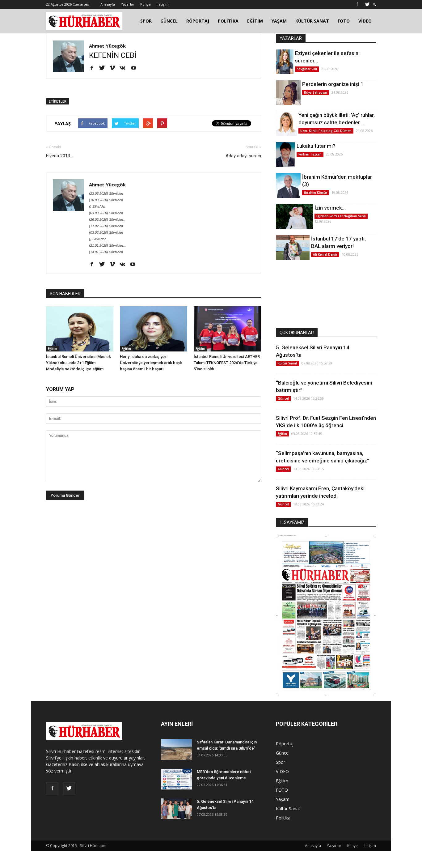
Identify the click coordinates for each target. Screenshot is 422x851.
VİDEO (365, 21)
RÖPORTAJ (197, 21)
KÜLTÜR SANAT (312, 21)
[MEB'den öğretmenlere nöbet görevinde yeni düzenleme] (176, 779)
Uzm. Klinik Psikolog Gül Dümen (326, 131)
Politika (283, 818)
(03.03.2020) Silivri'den (106, 213)
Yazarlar (127, 4)
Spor (280, 762)
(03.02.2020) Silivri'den (106, 232)
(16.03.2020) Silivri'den (106, 200)
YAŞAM (279, 21)
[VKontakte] (125, 68)
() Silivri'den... (99, 239)
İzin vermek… (330, 208)
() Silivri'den (97, 206)
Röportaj (284, 744)
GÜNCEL (169, 21)
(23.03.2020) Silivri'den (106, 193)
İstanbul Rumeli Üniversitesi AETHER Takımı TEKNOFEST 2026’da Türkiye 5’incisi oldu (227, 362)
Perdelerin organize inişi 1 (333, 84)
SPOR (146, 21)
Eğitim (52, 349)
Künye (145, 4)
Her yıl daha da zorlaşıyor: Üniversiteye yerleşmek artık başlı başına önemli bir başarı (151, 362)
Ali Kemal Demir (325, 254)
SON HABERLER (65, 293)
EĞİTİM (255, 21)
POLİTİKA (228, 21)
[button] (374, 4)
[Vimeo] (114, 68)
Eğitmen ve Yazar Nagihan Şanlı (341, 216)
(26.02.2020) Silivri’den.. (107, 219)
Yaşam (282, 799)
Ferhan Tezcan (310, 154)
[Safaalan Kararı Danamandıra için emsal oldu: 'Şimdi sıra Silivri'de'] (176, 749)
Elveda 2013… (59, 156)
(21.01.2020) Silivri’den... (107, 245)
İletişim (163, 4)
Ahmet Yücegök (107, 46)
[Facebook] (357, 4)
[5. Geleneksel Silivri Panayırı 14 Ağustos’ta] (176, 808)
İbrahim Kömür (315, 192)
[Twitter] (367, 4)
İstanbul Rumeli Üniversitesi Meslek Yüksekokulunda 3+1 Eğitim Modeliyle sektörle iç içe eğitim (78, 362)
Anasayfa (107, 4)
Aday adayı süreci (243, 156)
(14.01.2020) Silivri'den (106, 252)
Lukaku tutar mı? (316, 146)
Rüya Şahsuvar (315, 92)
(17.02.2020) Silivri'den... (107, 226)
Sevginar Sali (307, 69)
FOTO (344, 21)
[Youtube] (136, 68)
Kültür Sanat (287, 363)
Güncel (283, 398)
